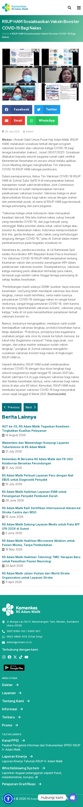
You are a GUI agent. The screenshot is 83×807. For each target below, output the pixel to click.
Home (5, 33)
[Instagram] (4, 657)
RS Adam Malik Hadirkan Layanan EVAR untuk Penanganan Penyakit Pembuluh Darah (34, 494)
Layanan (9, 693)
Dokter (7, 685)
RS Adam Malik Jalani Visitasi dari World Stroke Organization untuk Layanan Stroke (36, 575)
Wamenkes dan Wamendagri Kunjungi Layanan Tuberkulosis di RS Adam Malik (35, 445)
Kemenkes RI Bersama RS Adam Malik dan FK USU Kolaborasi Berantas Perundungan (37, 461)
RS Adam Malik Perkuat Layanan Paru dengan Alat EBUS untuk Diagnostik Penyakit (37, 477)
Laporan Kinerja (14, 756)
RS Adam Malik (36, 799)
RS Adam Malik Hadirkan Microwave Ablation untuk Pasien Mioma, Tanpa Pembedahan (38, 543)
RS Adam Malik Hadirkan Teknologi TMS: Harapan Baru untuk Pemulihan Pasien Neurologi (41, 559)
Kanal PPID (11, 740)
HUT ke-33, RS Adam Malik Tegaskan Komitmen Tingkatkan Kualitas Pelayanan (36, 428)
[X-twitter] (15, 657)
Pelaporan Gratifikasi (19, 784)
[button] (69, 7)
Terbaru (8, 717)
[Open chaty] (72, 797)
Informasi (9, 709)
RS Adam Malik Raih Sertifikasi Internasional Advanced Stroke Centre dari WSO (41, 510)
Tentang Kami (13, 701)
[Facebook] (9, 657)
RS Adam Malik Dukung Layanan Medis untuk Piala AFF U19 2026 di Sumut (41, 526)
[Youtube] (26, 657)
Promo (7, 725)
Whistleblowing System (21, 768)
